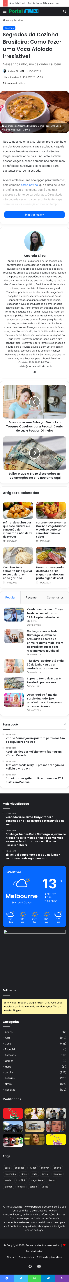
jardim (45, 1174)
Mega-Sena (37, 1180)
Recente (31, 597)
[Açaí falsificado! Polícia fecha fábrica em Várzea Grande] (56, 1113)
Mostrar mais (33, 214)
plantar (51, 1180)
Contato (11, 1257)
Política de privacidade (49, 1257)
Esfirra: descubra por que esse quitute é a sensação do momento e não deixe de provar (17, 529)
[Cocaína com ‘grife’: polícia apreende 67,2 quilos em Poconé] (34, 1126)
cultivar (45, 1167)
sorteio (33, 1186)
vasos (45, 1186)
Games (9, 1060)
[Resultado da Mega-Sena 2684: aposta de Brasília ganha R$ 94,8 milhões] (13, 1140)
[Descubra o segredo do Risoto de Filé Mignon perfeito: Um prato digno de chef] (51, 555)
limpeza (58, 1174)
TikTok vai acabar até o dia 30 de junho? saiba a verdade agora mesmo (45, 664)
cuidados (19, 1167)
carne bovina (29, 185)
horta (34, 1174)
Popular (10, 597)
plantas (8, 1186)
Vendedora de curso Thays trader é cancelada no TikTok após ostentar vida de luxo (45, 615)
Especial (10, 1049)
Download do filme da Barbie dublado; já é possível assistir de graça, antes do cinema (44, 700)
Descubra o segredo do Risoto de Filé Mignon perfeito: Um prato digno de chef (50, 573)
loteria (8, 1180)
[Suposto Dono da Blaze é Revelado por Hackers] (14, 683)
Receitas (18, 20)
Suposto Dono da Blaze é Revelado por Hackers (44, 680)
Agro (7, 1037)
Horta (8, 1066)
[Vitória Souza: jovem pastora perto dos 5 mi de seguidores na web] (34, 1113)
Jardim (9, 1072)
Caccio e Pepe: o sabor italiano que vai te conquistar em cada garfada (18, 573)
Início (8, 20)
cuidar (32, 1167)
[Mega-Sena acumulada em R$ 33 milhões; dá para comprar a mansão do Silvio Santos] (13, 1113)
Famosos (10, 1055)
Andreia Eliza (14, 71)
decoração (10, 1174)
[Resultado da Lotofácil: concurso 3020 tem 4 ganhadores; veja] (56, 1139)
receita (21, 1186)
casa (7, 1167)
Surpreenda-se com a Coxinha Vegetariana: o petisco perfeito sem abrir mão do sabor (51, 529)
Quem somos (26, 1257)
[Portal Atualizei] (24, 11)
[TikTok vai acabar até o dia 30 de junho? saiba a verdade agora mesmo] (14, 666)
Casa (8, 1043)
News (8, 1083)
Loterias (10, 1078)
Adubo (9, 1032)
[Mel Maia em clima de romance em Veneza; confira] (56, 1126)
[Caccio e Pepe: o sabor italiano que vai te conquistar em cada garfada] (18, 555)
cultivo (57, 1167)
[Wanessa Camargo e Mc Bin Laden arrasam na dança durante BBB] (34, 1139)
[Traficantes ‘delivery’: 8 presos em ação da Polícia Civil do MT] (13, 1126)
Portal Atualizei (34, 1251)
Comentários (55, 597)
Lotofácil (20, 1180)
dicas (23, 1174)
